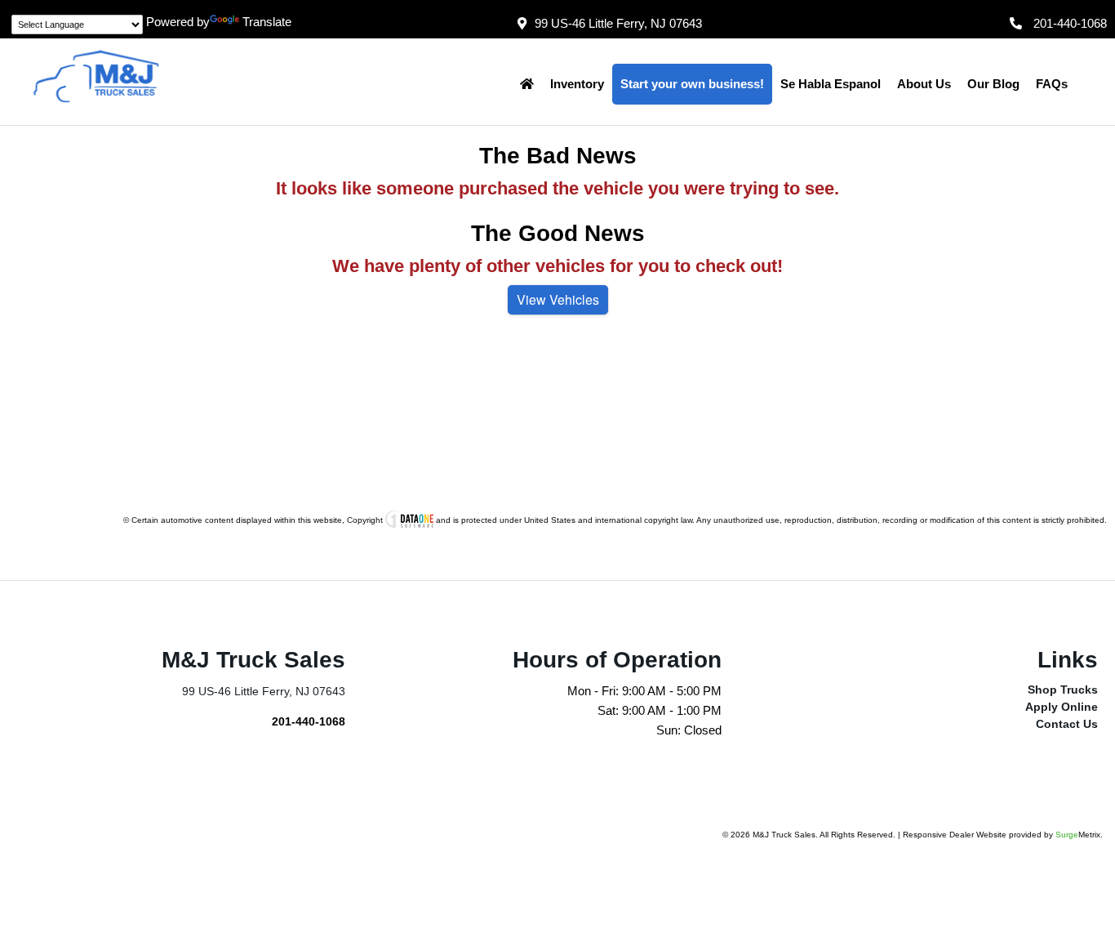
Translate (266, 22)
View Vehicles (558, 299)
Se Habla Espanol (830, 84)
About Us (924, 84)
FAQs (1052, 84)
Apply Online (1061, 706)
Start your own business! (692, 84)
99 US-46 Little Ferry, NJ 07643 (618, 23)
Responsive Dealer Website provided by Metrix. (1003, 834)
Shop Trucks (1063, 689)
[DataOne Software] (409, 520)
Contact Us (1067, 723)
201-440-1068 (308, 721)
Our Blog (993, 84)
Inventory (577, 84)
